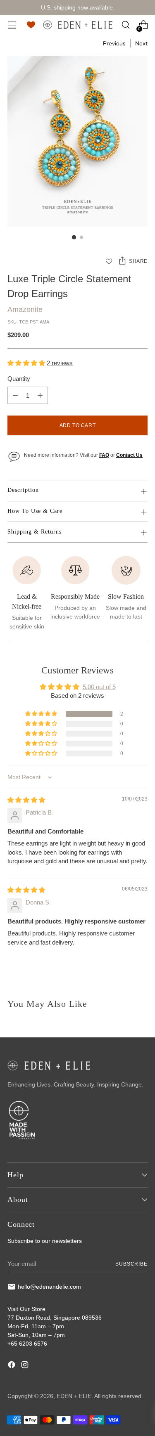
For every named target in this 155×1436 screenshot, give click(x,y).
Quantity (18, 378)
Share (138, 261)
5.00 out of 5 (99, 686)
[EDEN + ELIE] (78, 25)
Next (141, 43)
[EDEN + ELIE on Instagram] (26, 1365)
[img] (26, 799)
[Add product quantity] (40, 395)
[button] (27, 362)
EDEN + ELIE (74, 1396)
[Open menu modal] (11, 25)
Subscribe (131, 1264)
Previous (114, 43)
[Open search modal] (125, 25)
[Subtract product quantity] (15, 395)
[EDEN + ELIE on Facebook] (12, 1365)
